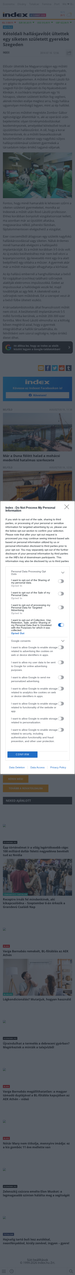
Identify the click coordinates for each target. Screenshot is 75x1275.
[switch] (61, 581)
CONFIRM (22, 754)
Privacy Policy (58, 767)
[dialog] (37, 637)
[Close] (67, 508)
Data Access (37, 767)
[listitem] (37, 572)
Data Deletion (17, 767)
